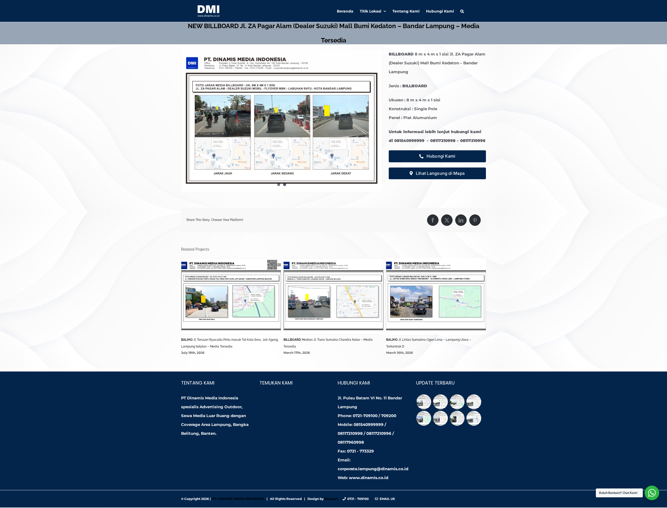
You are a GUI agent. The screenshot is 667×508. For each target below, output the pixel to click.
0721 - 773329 (360, 451)
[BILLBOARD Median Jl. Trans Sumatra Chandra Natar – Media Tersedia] (474, 402)
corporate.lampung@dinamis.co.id (373, 468)
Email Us (386, 499)
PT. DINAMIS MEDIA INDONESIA (238, 499)
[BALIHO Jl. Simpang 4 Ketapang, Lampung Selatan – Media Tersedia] (474, 418)
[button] (462, 11)
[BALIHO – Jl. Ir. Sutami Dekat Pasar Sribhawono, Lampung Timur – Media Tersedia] (440, 402)
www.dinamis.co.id (368, 477)
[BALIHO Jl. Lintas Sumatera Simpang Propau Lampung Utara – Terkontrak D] (440, 418)
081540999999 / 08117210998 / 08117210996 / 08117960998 (366, 433)
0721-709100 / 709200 (374, 415)
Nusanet (331, 499)
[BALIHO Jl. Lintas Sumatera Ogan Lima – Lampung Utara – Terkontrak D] (424, 418)
